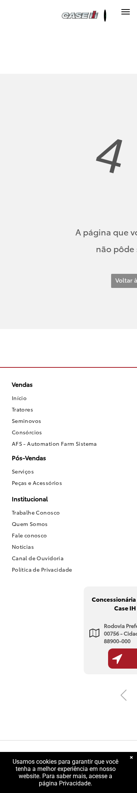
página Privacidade (65, 783)
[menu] (125, 11)
